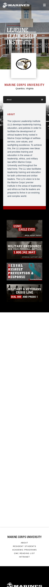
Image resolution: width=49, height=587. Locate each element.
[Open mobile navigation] (44, 5)
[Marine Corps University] (16, 5)
